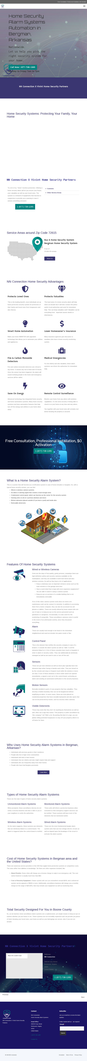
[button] (49, 259)
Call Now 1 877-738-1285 (22, 67)
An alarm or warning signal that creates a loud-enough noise (31, 492)
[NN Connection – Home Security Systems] (2, 6)
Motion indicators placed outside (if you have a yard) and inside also (34, 500)
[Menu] (84, 6)
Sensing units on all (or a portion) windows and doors (28, 498)
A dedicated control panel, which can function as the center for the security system (38, 495)
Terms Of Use (69, 1055)
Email (62, 1024)
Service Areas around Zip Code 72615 (31, 232)
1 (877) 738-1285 (25, 206)
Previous (5, 994)
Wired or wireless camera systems (22, 490)
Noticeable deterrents (18, 503)
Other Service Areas (54, 193)
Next (82, 997)
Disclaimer (61, 1055)
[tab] (61, 189)
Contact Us (34, 1039)
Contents (50, 188)
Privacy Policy (78, 1055)
